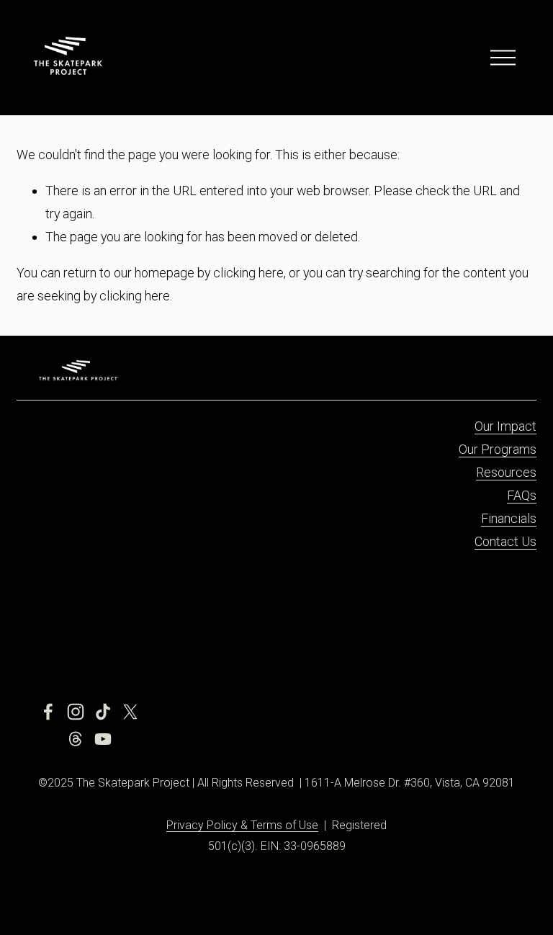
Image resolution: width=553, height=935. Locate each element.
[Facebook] (48, 711)
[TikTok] (103, 711)
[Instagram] (75, 711)
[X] (130, 711)
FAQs (521, 495)
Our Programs (497, 449)
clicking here (248, 272)
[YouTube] (103, 739)
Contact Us (505, 541)
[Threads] (75, 739)
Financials (508, 518)
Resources (506, 472)
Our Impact (505, 426)
